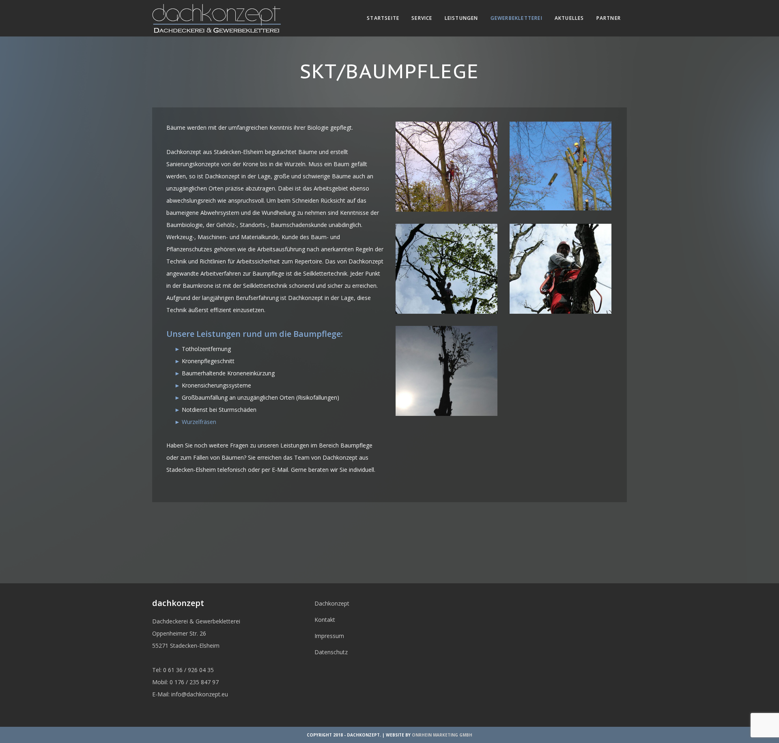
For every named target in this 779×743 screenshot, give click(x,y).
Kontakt (324, 619)
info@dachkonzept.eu (199, 694)
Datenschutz (331, 652)
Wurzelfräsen (199, 422)
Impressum (329, 636)
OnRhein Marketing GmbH (442, 735)
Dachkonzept (331, 603)
